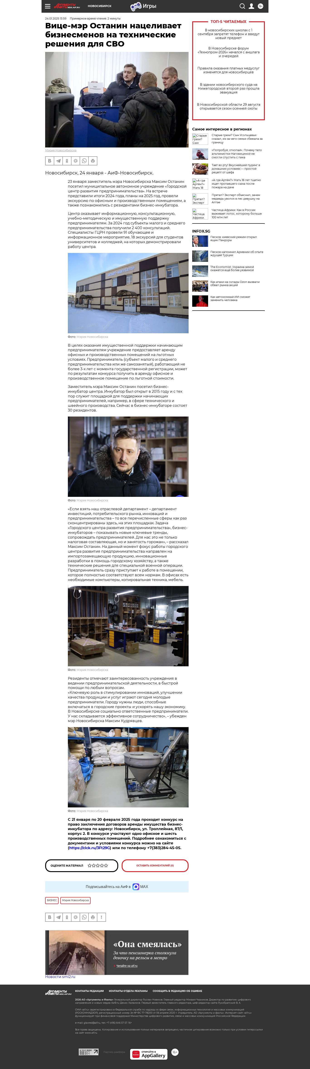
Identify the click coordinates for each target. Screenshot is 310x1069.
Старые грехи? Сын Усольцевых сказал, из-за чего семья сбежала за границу (237, 138)
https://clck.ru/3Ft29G (89, 848)
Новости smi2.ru (60, 977)
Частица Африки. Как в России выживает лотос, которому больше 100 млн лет (237, 213)
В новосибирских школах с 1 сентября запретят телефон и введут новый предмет (229, 34)
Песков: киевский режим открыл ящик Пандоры (233, 238)
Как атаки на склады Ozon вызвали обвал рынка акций (235, 283)
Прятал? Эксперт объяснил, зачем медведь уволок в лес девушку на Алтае (236, 198)
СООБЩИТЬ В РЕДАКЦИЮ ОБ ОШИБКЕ (177, 991)
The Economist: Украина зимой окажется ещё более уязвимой (232, 268)
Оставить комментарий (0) (155, 865)
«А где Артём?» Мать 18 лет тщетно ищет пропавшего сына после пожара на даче (236, 183)
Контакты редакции (89, 991)
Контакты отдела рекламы (128, 991)
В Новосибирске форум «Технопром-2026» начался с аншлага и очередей (229, 52)
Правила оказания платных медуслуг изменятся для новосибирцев (228, 70)
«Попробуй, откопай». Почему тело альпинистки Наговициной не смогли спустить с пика (237, 153)
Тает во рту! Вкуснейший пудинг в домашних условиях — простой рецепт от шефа (236, 168)
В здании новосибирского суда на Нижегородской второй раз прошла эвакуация (228, 88)
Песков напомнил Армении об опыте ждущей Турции (236, 253)
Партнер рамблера (114, 1052)
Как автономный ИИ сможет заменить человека (230, 298)
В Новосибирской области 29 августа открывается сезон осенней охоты (228, 106)
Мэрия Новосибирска (60, 150)
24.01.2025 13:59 (55, 18)
